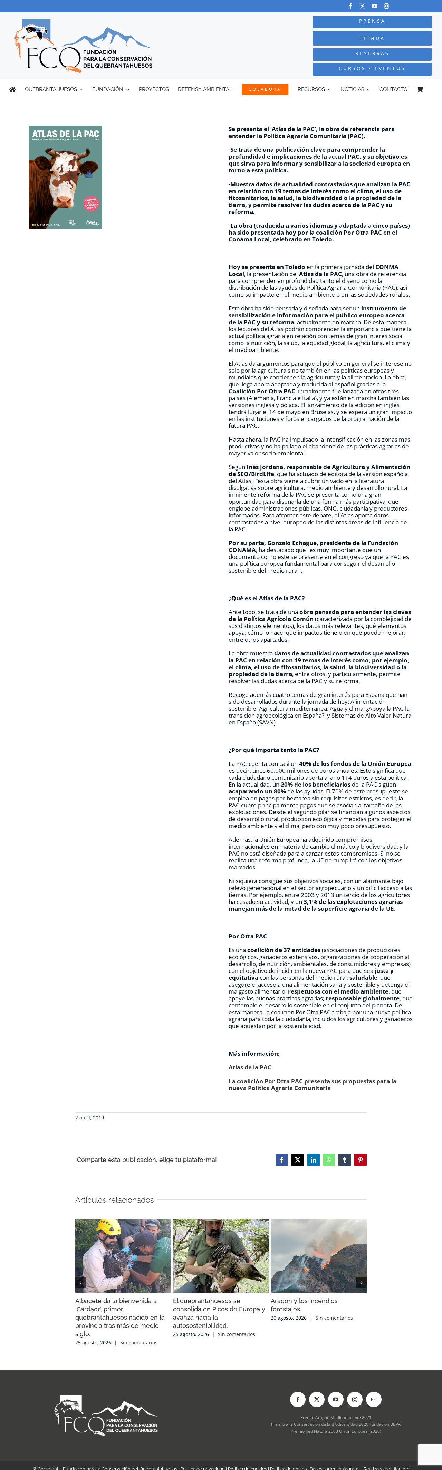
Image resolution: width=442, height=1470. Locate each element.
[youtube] (374, 6)
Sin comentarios (138, 1342)
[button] (80, 1282)
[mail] (374, 1399)
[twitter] (362, 6)
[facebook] (350, 6)
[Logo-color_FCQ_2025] (83, 22)
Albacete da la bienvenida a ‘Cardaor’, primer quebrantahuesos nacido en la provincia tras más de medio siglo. (120, 1317)
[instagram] (386, 6)
